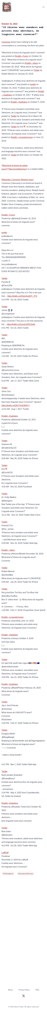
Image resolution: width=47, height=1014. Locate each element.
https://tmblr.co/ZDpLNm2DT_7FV (22, 296)
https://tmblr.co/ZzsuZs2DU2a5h (21, 324)
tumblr (33, 84)
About (10, 990)
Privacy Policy (24, 990)
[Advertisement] (23, 901)
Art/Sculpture (8, 874)
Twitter (36, 70)
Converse (6, 42)
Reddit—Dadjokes (19, 102)
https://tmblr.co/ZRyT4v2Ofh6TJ (15, 405)
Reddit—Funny (21, 56)
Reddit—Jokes (31, 63)
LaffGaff (5, 853)
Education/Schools (25, 874)
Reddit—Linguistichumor (22, 137)
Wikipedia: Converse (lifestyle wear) (17, 180)
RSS (37, 990)
